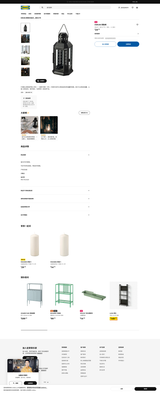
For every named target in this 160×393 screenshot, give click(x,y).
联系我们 (83, 357)
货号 (22, 92)
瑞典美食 (64, 367)
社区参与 (102, 364)
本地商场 (64, 354)
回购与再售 (65, 373)
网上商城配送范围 (86, 360)
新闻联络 (121, 354)
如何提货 (97, 34)
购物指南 (83, 373)
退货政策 (83, 367)
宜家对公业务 (65, 364)
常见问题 (83, 364)
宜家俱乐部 (65, 360)
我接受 (145, 389)
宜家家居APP (65, 351)
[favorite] (137, 24)
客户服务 (83, 354)
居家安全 (83, 351)
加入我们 (102, 354)
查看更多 (39, 353)
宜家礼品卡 (84, 376)
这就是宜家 (103, 351)
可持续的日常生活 (105, 357)
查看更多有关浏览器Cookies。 (37, 388)
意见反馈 (102, 370)
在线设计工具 (65, 357)
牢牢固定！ (121, 360)
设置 (121, 389)
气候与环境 (103, 360)
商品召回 (121, 357)
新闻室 (120, 351)
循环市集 (64, 370)
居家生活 (102, 367)
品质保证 (83, 370)
